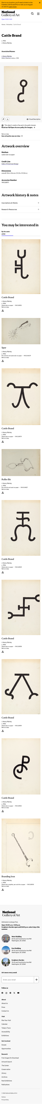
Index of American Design (10, 164)
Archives (4, 1077)
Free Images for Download (10, 1058)
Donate (4, 1045)
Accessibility (6, 1032)
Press (3, 1007)
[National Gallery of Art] (21, 913)
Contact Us (5, 1011)
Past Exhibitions (7, 1081)
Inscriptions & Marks (10, 203)
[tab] (7, 233)
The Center (5, 1065)
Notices (4, 1097)
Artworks (9, 24)
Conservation (6, 1069)
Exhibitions (5, 1035)
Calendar (5, 1024)
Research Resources (9, 209)
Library (4, 1073)
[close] (39, 2)
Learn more (12, 7)
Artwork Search (7, 1062)
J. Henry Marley (7, 56)
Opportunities (6, 1049)
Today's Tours (6, 1028)
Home (3, 24)
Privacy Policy (5, 1099)
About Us (5, 1003)
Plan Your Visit (6, 1020)
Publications (5, 1085)
